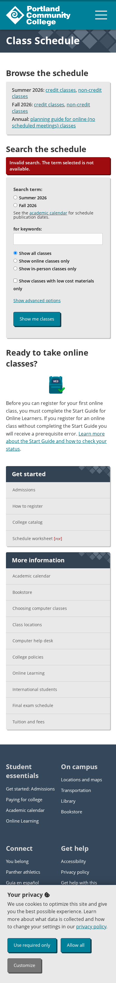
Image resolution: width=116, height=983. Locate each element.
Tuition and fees (28, 722)
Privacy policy (75, 872)
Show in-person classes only (47, 269)
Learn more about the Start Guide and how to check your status (56, 441)
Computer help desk (32, 640)
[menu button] (101, 14)
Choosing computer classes (39, 608)
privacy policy (91, 926)
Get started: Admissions (30, 789)
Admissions (23, 490)
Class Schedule (43, 40)
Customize (24, 965)
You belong (17, 861)
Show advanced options (37, 300)
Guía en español (22, 883)
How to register (27, 506)
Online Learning (28, 673)
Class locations (27, 624)
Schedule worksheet (37, 538)
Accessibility (73, 861)
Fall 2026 (27, 205)
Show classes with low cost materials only (53, 284)
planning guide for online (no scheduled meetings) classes (53, 122)
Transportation (76, 790)
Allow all (75, 945)
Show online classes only (44, 261)
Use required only (32, 945)
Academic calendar (31, 576)
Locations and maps (81, 779)
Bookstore (22, 592)
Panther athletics (23, 872)
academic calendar (48, 213)
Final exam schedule (32, 705)
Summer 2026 (32, 198)
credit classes (61, 90)
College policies (27, 657)
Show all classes (34, 253)
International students (34, 689)
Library (68, 801)
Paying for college (24, 799)
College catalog (27, 522)
